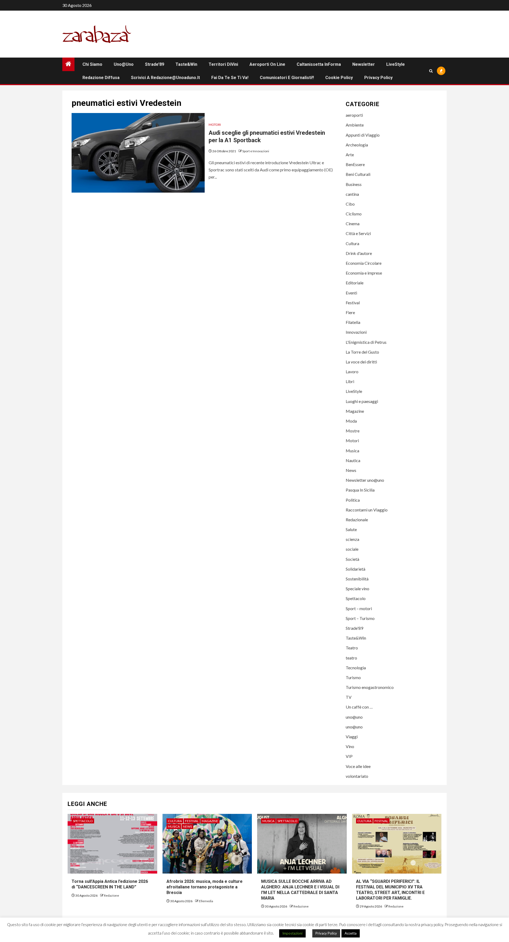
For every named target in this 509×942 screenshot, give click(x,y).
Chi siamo (92, 64)
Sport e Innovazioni (255, 151)
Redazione (111, 895)
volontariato (357, 776)
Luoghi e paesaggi (362, 401)
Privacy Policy (378, 77)
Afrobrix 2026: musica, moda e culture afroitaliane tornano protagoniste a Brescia (204, 887)
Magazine (355, 411)
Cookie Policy (339, 77)
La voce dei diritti (361, 361)
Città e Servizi (358, 233)
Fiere (350, 312)
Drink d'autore (359, 253)
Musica (352, 450)
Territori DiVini (223, 64)
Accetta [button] (351, 933)
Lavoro (352, 371)
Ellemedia (206, 901)
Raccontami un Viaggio (367, 509)
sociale (352, 549)
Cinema (352, 223)
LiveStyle (395, 64)
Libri (350, 381)
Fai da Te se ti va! (229, 77)
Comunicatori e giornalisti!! (287, 77)
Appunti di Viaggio (363, 134)
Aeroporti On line (267, 64)
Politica (353, 499)
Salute (351, 529)
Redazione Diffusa (101, 77)
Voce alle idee (358, 766)
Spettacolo (356, 598)
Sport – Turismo (360, 618)
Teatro (352, 647)
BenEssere (355, 164)
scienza (352, 539)
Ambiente (355, 124)
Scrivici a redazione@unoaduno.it (165, 77)
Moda (351, 420)
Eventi (351, 292)
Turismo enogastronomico (370, 687)
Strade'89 (354, 628)
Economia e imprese (364, 272)
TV (349, 697)
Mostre (352, 430)
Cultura (352, 243)
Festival (353, 302)
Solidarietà (355, 568)
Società (352, 559)
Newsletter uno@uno (365, 480)
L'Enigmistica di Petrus (366, 342)
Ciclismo (354, 213)
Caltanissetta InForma (319, 64)
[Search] (431, 71)
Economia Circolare (363, 263)
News (351, 470)
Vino (350, 746)
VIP (349, 756)
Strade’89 (154, 64)
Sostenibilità (357, 578)
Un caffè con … (359, 706)
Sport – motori (359, 608)
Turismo (353, 677)
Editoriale (354, 282)
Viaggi (352, 736)
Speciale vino (357, 588)
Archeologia (357, 144)
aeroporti (354, 115)
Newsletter (363, 64)
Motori (215, 125)
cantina (352, 194)
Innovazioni (356, 332)
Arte (350, 154)
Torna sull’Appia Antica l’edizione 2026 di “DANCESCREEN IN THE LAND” (110, 884)
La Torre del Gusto (362, 351)
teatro (351, 657)
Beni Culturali (358, 174)
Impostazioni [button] (292, 933)
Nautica (353, 460)
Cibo (350, 203)
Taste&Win (186, 64)
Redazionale (357, 519)
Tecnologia (356, 667)
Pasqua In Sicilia (360, 489)
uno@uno (124, 64)
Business (354, 184)
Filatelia (353, 322)
